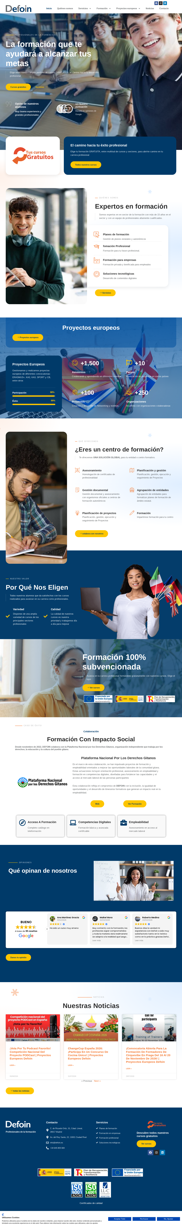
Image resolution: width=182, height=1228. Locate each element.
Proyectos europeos (126, 8)
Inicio (49, 8)
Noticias (150, 8)
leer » (12, 1065)
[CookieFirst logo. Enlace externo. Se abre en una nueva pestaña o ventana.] (3, 1214)
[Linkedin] (165, 3)
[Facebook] (156, 3)
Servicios (83, 8)
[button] (47, 929)
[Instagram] (161, 3)
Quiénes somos (65, 8)
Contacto (164, 8)
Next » (97, 1081)
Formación (102, 8)
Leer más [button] (96, 940)
